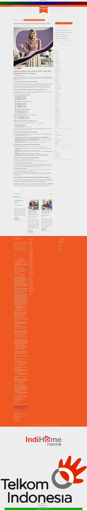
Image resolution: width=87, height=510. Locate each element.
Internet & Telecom (58, 135)
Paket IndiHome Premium (21, 332)
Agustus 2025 (31, 257)
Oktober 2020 (57, 109)
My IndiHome (16, 419)
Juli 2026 (30, 242)
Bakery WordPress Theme (30, 425)
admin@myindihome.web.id (43, 505)
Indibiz (34, 10)
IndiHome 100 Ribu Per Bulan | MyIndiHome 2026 (63, 32)
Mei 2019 (56, 126)
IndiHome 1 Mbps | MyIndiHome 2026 (61, 38)
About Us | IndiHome (17, 412)
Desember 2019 (57, 113)
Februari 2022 (31, 276)
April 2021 (57, 105)
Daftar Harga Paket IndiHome (18, 416)
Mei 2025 (56, 80)
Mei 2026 (56, 57)
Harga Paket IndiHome (21, 10)
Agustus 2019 (31, 291)
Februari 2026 (57, 63)
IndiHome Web (20, 8)
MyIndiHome (43, 9)
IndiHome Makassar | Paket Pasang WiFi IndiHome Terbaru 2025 (33, 213)
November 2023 (57, 88)
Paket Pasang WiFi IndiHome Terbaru (19, 75)
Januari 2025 (57, 84)
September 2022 (58, 94)
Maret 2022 (30, 275)
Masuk (45, 241)
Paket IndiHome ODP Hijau (24, 333)
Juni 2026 (30, 244)
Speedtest (57, 141)
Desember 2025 (57, 67)
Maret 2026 (57, 61)
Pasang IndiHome (21, 291)
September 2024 (58, 86)
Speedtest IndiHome (26, 8)
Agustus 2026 (31, 241)
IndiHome (32, 8)
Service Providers (58, 139)
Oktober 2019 (57, 117)
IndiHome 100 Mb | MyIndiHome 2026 (61, 34)
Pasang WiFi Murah (29, 10)
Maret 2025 (57, 82)
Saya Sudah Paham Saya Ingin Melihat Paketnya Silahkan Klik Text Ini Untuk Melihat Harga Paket (21, 407)
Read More (17, 219)
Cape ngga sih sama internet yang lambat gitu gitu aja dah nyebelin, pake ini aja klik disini (50, 3)
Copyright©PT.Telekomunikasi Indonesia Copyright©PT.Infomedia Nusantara (48, 425)
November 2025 (57, 69)
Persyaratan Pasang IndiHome (22, 395)
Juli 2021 (56, 103)
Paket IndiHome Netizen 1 (18, 331)
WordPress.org (57, 157)
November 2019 (57, 115)
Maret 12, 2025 (18, 204)
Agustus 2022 (31, 273)
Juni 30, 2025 (31, 216)
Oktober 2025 (57, 71)
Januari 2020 (57, 111)
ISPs (56, 137)
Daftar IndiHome (18, 262)
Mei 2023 (56, 90)
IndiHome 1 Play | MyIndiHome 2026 (61, 36)
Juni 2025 (30, 260)
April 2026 (57, 59)
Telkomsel (57, 143)
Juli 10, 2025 (17, 25)
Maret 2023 (57, 92)
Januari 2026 (57, 65)
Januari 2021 (57, 107)
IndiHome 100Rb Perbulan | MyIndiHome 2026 (63, 30)
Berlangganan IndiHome (23, 351)
